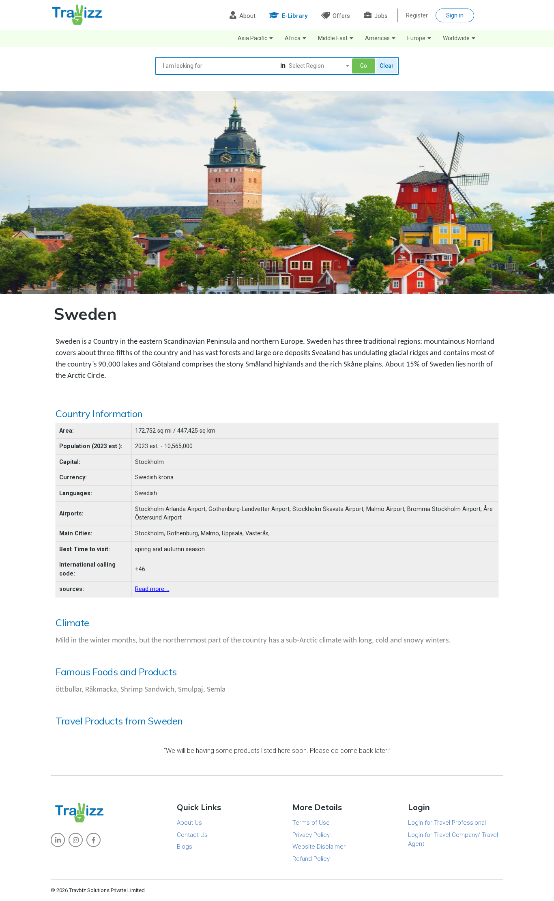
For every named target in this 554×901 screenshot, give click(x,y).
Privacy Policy (311, 834)
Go (363, 66)
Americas (377, 38)
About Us (189, 822)
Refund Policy (311, 858)
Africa (293, 38)
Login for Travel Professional (447, 822)
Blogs (184, 846)
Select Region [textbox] (306, 66)
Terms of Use (311, 822)
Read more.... (152, 589)
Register (417, 15)
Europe (416, 38)
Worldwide (456, 38)
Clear (387, 66)
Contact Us (192, 834)
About (247, 15)
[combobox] (319, 65)
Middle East (333, 38)
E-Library (293, 15)
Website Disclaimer (319, 846)
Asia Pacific (252, 38)
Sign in (455, 15)
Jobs (380, 15)
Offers (340, 15)
